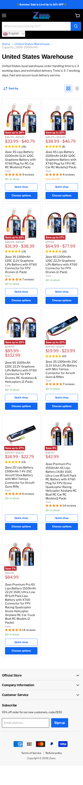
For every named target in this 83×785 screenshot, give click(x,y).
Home (6, 44)
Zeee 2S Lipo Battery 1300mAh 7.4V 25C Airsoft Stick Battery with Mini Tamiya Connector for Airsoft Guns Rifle (20, 477)
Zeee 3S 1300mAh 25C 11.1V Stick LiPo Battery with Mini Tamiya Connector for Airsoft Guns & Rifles (61, 369)
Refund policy (54, 752)
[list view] (77, 88)
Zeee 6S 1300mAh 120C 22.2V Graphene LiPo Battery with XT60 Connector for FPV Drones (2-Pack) (61, 264)
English (13, 33)
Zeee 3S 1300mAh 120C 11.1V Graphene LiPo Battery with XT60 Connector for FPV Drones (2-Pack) (21, 264)
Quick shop (21, 186)
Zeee (8, 171)
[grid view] (68, 88)
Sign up (59, 723)
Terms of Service (31, 752)
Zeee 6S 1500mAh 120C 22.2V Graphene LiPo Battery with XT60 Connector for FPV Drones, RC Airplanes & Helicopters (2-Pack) (21, 372)
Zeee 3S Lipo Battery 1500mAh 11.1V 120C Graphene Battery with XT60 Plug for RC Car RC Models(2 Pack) (20, 159)
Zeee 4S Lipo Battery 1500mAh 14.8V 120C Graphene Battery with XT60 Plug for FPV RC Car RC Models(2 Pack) (61, 159)
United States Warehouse (32, 44)
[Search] (76, 26)
